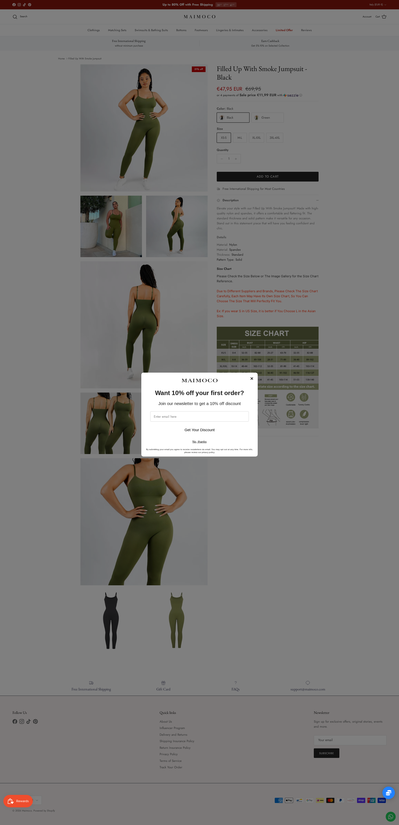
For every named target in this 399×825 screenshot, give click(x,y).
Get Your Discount (200, 430)
